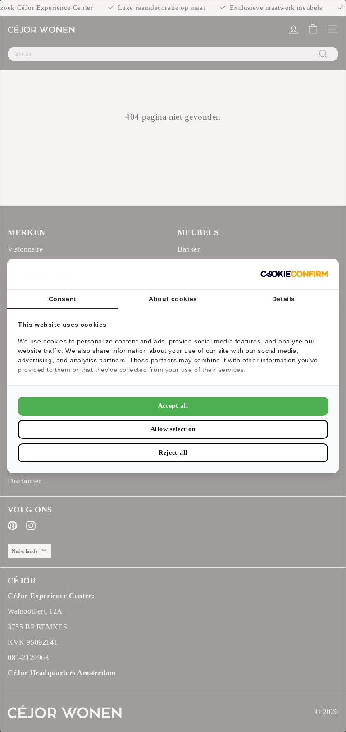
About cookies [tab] (173, 299)
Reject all (173, 452)
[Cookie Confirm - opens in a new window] (294, 274)
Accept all (173, 405)
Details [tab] (283, 299)
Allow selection (173, 429)
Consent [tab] (63, 299)
